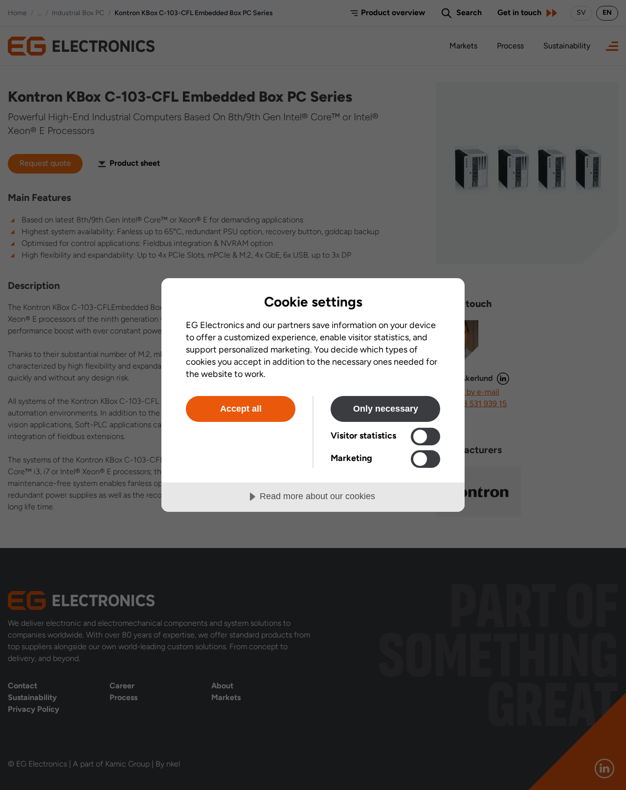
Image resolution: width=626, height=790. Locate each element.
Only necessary (385, 409)
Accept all (241, 409)
